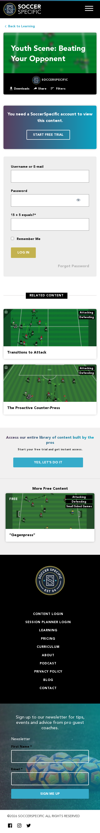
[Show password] (78, 199)
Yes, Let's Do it (48, 462)
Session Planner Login (48, 622)
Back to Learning (21, 26)
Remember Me (28, 239)
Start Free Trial (48, 134)
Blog (48, 680)
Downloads (22, 88)
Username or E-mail (27, 166)
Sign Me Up (50, 793)
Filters (60, 88)
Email (17, 769)
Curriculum (48, 647)
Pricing (48, 638)
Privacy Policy (48, 671)
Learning (48, 630)
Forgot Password (73, 266)
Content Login (48, 614)
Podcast (48, 663)
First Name (21, 746)
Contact (48, 688)
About (48, 655)
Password (19, 191)
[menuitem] (19, 88)
